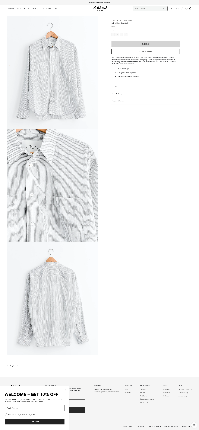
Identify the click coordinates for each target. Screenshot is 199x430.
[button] (181, 8)
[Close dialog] (65, 389)
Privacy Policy (183, 392)
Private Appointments (147, 399)
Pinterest (166, 396)
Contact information (171, 426)
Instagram (166, 389)
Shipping (143, 389)
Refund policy (127, 426)
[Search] (164, 8)
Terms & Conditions (185, 389)
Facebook (166, 392)
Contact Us (144, 402)
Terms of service (155, 426)
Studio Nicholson (121, 21)
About (127, 389)
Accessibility (183, 396)
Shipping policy (186, 426)
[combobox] (149, 8)
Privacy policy (140, 426)
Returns (142, 392)
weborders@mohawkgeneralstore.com (105, 392)
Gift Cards (143, 396)
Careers (128, 392)
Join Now (35, 421)
